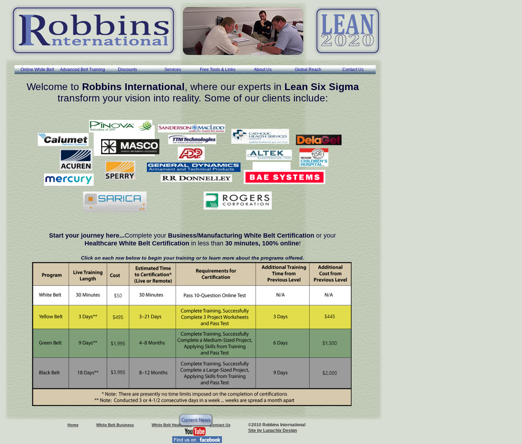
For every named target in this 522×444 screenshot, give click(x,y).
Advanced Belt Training (82, 69)
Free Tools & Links (217, 69)
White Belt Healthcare (172, 425)
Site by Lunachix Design (272, 430)
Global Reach (308, 69)
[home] (93, 30)
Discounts (127, 69)
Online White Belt (37, 69)
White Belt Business (115, 425)
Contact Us (353, 69)
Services (172, 69)
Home (72, 425)
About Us (263, 69)
